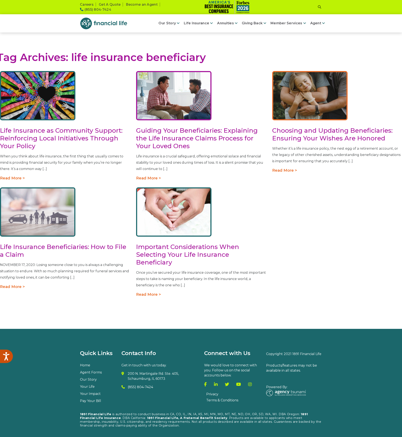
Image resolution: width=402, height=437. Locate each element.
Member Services (286, 23)
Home (85, 365)
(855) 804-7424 (97, 10)
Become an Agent (142, 4)
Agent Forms (91, 372)
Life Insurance (196, 23)
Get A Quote (110, 4)
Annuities (225, 23)
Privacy (212, 394)
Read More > (12, 178)
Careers (87, 4)
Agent (315, 23)
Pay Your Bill (90, 401)
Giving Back (252, 23)
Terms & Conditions (222, 400)
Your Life (87, 387)
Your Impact (90, 394)
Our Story (167, 23)
